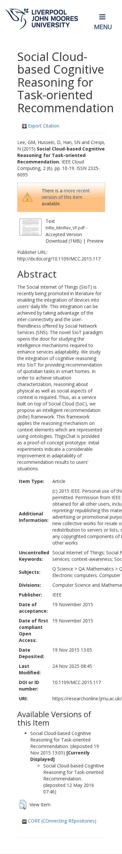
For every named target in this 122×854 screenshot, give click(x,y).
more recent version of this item (66, 193)
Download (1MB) (64, 241)
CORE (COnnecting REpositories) (61, 821)
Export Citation (43, 126)
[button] (22, 805)
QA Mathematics (96, 569)
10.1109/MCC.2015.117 (76, 682)
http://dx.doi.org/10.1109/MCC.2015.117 (59, 259)
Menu (103, 27)
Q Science (62, 569)
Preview (95, 241)
